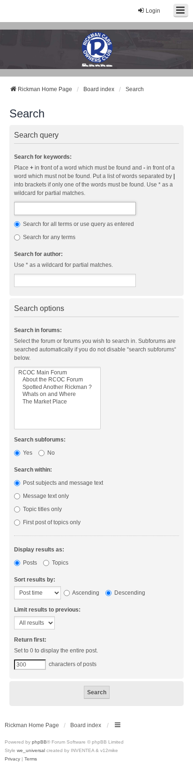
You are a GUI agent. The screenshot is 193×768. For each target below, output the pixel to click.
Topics (59, 562)
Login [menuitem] (153, 11)
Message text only (45, 496)
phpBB (39, 742)
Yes (27, 453)
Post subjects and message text (62, 483)
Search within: (33, 469)
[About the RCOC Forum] (57, 379)
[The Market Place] (57, 401)
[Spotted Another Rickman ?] (57, 387)
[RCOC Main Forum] (57, 372)
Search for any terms (48, 237)
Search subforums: (40, 439)
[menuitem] (12, 759)
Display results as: (39, 549)
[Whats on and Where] (57, 394)
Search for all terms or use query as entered (78, 224)
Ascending (85, 593)
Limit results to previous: (47, 609)
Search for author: (38, 254)
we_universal (31, 750)
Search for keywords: (43, 157)
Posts (29, 562)
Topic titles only (42, 509)
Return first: (30, 639)
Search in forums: (38, 330)
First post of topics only (51, 522)
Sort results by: (34, 579)
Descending (129, 593)
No (50, 453)
